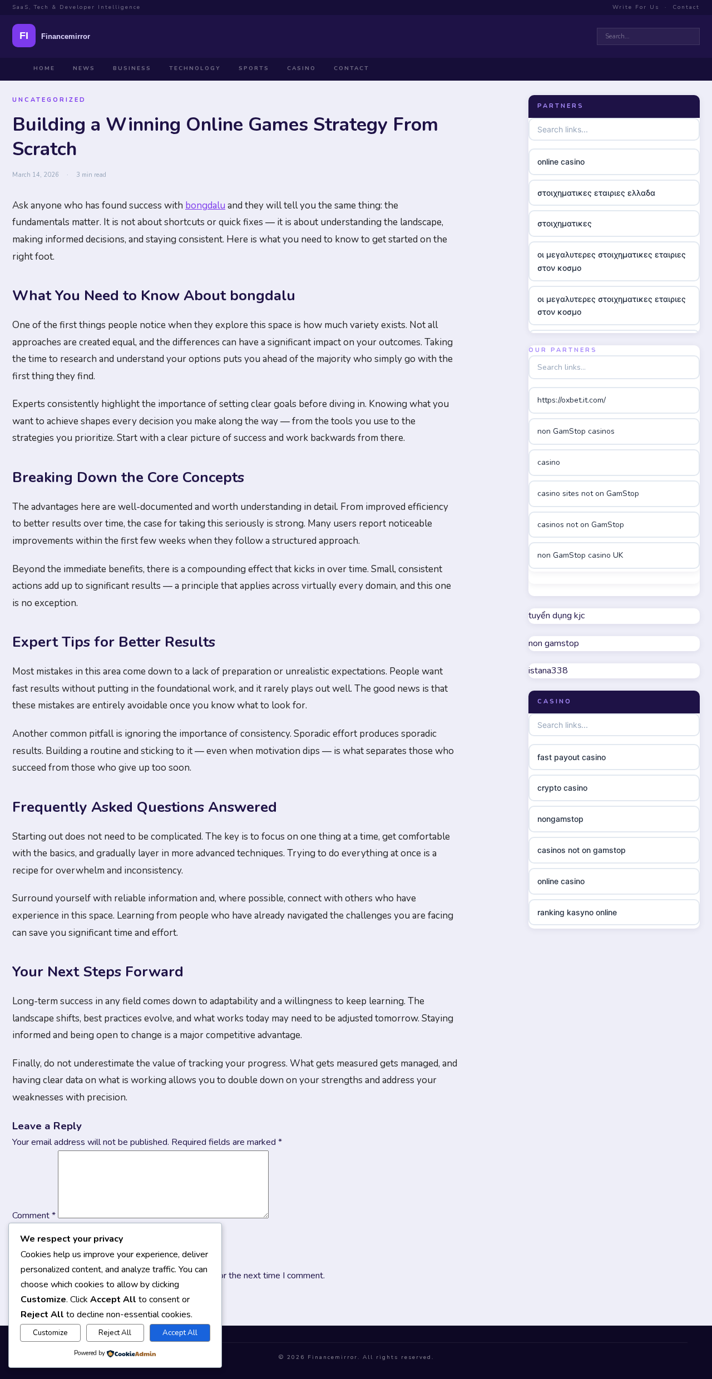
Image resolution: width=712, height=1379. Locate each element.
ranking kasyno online (577, 912)
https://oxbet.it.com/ (571, 400)
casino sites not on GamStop (588, 493)
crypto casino (562, 787)
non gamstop (553, 643)
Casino (301, 68)
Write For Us (635, 7)
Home (44, 68)
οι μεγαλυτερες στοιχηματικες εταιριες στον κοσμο (611, 261)
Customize (50, 1333)
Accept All (179, 1333)
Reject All (114, 1333)
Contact (686, 7)
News (84, 68)
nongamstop (560, 819)
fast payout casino (571, 757)
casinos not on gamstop (581, 850)
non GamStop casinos (576, 431)
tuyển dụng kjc (556, 615)
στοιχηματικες (564, 223)
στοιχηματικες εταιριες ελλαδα (596, 192)
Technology (195, 68)
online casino (561, 161)
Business (132, 68)
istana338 (548, 670)
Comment (34, 1215)
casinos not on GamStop (580, 524)
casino (548, 462)
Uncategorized (49, 100)
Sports (254, 68)
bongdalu (205, 205)
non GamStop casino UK (580, 555)
